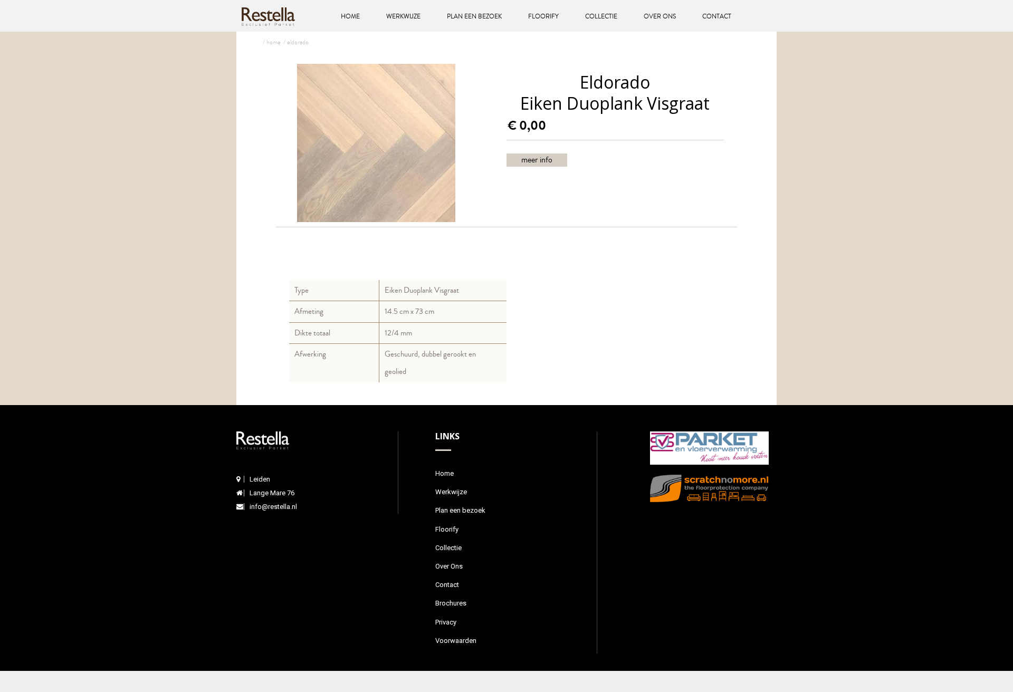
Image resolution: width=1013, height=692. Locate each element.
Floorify (543, 16)
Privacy (445, 622)
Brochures (450, 603)
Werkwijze (403, 16)
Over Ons (660, 16)
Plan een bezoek (474, 16)
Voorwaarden (455, 641)
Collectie (601, 16)
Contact (716, 16)
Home (350, 16)
